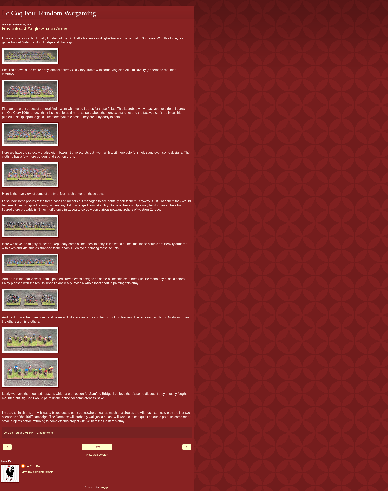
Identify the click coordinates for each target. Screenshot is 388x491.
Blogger (105, 487)
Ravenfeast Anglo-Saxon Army (34, 28)
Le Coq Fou (33, 466)
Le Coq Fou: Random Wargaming (49, 12)
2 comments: (45, 432)
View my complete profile (37, 471)
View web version (97, 454)
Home (97, 447)
